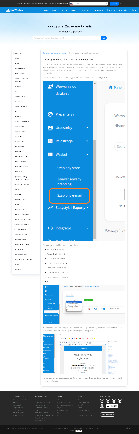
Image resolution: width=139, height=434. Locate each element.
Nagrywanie (18, 136)
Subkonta (17, 194)
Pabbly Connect (19, 141)
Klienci (80, 408)
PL (135, 10)
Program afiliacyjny (84, 410)
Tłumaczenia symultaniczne (23, 219)
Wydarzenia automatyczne (23, 259)
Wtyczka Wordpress (20, 254)
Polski (131, 428)
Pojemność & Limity (21, 156)
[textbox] (89, 4)
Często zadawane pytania (51, 53)
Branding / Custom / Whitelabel (21, 80)
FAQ (58, 400)
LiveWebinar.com (14, 10)
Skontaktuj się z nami (85, 415)
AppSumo (17, 63)
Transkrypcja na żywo (21, 214)
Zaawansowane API (63, 410)
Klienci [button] (54, 10)
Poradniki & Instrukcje (63, 402)
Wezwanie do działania (22, 244)
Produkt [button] (74, 10)
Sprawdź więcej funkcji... (42, 418)
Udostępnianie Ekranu (21, 224)
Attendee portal (40, 420)
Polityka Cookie (78, 428)
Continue (114, 3)
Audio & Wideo (19, 74)
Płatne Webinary (19, 146)
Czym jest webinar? (19, 400)
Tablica (16, 204)
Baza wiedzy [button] (86, 10)
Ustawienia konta (20, 229)
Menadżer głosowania (21, 121)
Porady (59, 415)
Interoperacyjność (18, 413)
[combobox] (89, 4)
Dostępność (17, 405)
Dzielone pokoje (19, 96)
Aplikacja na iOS (18, 415)
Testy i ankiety (19, 209)
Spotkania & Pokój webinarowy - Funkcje (21, 178)
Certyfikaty (17, 86)
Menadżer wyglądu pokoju (43, 402)
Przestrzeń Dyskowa (21, 166)
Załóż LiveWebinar (107, 415)
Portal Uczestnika (20, 161)
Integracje (17, 116)
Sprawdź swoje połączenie (65, 405)
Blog (58, 413)
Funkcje (45, 10)
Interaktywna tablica (41, 413)
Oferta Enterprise (83, 402)
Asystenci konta (19, 68)
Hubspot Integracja (20, 106)
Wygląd (16, 264)
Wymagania (18, 269)
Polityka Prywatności (92, 428)
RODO (72, 431)
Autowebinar (39, 400)
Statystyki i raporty (20, 234)
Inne (15, 111)
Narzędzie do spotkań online (44, 415)
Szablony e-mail (19, 199)
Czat (15, 91)
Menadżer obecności (21, 126)
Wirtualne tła (18, 249)
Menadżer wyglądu (20, 131)
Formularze (18, 101)
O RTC (81, 405)
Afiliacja (17, 58)
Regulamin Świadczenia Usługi (60, 428)
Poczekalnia (18, 151)
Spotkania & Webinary (21, 184)
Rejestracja (18, 171)
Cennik (64, 10)
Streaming (17, 189)
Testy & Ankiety (40, 405)
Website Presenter (20, 239)
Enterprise (99, 10)
